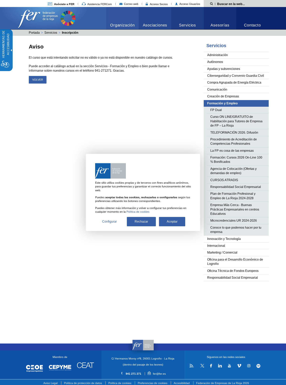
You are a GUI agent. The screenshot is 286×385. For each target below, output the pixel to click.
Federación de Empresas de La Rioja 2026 (222, 383)
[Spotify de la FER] (258, 366)
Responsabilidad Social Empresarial (235, 187)
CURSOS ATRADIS (224, 180)
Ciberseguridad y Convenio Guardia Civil (235, 75)
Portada (34, 32)
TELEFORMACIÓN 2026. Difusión (234, 132)
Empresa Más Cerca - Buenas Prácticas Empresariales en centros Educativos (234, 209)
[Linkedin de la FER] (220, 366)
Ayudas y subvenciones (223, 68)
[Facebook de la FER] (211, 366)
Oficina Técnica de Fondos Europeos (233, 270)
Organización (122, 25)
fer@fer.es (159, 373)
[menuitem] (61, 4)
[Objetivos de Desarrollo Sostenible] (68, 18)
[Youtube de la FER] (229, 366)
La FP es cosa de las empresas (232, 150)
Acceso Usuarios (189, 3)
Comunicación (217, 89)
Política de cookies (119, 383)
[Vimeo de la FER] (239, 366)
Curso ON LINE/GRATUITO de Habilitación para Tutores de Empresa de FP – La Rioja (236, 121)
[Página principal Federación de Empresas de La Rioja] (38, 18)
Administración (217, 55)
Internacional (216, 245)
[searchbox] (237, 3)
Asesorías (220, 25)
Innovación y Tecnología (224, 239)
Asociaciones (155, 25)
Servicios (187, 25)
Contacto (252, 25)
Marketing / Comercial (222, 252)
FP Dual (216, 110)
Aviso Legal (50, 383)
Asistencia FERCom (99, 4)
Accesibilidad (182, 383)
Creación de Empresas (223, 96)
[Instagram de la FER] (248, 366)
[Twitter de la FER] (201, 367)
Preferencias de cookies (152, 383)
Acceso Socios (158, 4)
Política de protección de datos (83, 383)
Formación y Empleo (222, 103)
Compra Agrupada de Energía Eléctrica (234, 82)
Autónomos (215, 61)
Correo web (130, 3)
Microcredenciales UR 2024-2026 (233, 220)
